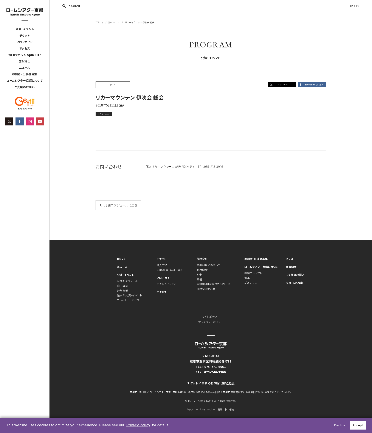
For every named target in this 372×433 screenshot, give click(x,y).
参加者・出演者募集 (24, 74)
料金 (199, 274)
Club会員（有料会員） (169, 270)
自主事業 (122, 286)
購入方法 (162, 265)
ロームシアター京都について (24, 80)
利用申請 (202, 270)
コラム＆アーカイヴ (128, 300)
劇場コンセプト (253, 273)
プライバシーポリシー (210, 322)
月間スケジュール (127, 281)
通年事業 (122, 290)
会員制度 (291, 267)
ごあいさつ (250, 282)
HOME (121, 259)
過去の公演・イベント (129, 295)
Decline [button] (339, 425)
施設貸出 (25, 61)
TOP (98, 22)
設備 (199, 279)
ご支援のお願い (25, 87)
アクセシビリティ (166, 284)
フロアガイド (25, 42)
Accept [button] (358, 425)
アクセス (24, 48)
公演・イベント (25, 29)
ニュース (24, 68)
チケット (24, 35)
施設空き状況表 (206, 289)
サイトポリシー (211, 316)
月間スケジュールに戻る (121, 205)
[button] (171, 425)
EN (358, 6)
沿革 (247, 278)
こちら (230, 383)
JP (351, 6)
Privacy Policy (138, 425)
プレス (289, 259)
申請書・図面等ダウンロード (213, 284)
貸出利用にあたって (208, 265)
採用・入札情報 (295, 282)
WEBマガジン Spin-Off (24, 55)
